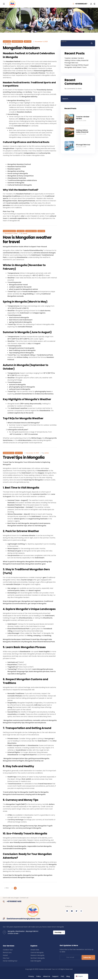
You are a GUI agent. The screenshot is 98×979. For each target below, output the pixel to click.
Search (63, 41)
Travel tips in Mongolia (24, 457)
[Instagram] (81, 911)
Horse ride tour (17, 41)
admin (9, 44)
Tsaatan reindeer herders (74, 58)
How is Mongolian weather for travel (27, 239)
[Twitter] (76, 911)
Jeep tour (27, 41)
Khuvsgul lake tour (71, 63)
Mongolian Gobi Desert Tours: (76, 67)
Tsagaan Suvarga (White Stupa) (77, 65)
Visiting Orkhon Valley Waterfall (76, 60)
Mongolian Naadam (21, 47)
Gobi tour (7, 41)
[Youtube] (72, 911)
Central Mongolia (9, 231)
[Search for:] (74, 99)
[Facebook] (67, 911)
